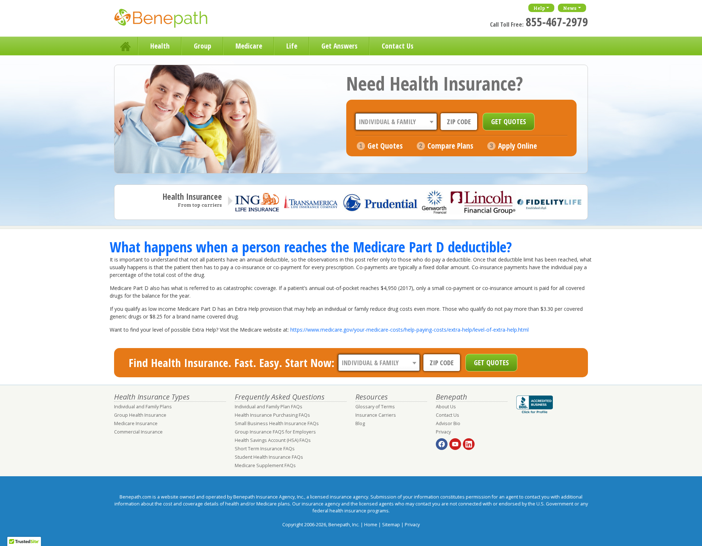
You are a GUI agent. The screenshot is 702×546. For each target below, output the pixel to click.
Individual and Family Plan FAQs (268, 407)
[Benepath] (169, 20)
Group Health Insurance (140, 415)
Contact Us (398, 46)
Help (539, 7)
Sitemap (391, 525)
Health (160, 46)
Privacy (443, 432)
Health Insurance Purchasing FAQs (272, 415)
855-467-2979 (557, 22)
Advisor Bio (448, 423)
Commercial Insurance (138, 432)
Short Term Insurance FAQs (265, 449)
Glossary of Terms (375, 407)
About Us (446, 407)
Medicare (248, 46)
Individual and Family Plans (143, 407)
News (570, 7)
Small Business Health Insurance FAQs (277, 423)
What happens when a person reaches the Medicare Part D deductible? (311, 247)
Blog (360, 423)
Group (202, 46)
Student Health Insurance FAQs (269, 457)
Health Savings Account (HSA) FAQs (273, 440)
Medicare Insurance (136, 423)
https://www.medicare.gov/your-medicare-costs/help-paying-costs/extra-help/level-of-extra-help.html (409, 329)
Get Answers (339, 46)
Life (291, 46)
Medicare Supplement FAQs (265, 465)
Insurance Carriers (375, 415)
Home (126, 46)
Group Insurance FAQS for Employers (275, 432)
